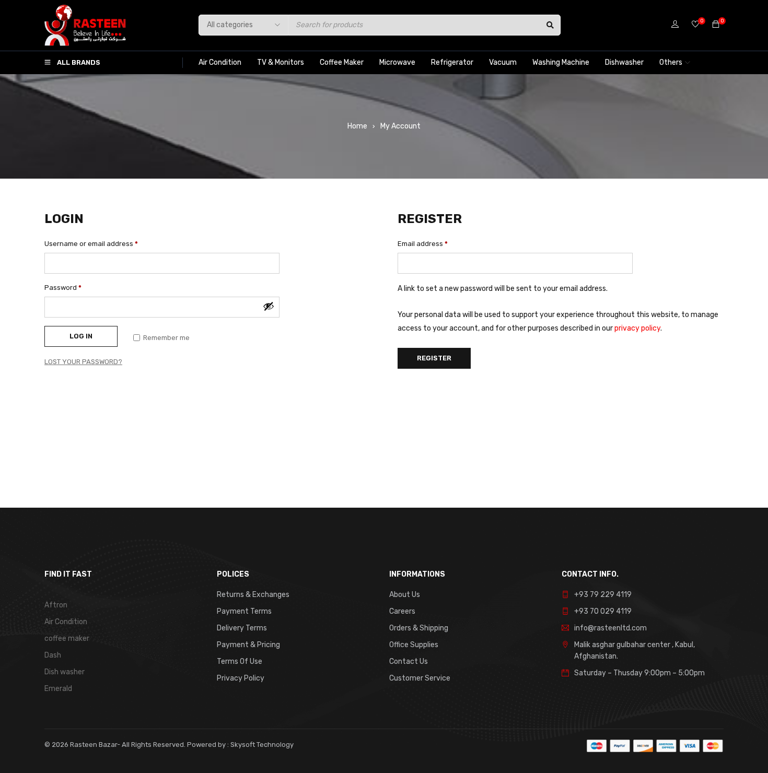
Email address (423, 244)
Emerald (58, 688)
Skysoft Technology (261, 744)
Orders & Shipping (418, 628)
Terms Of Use (239, 661)
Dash (52, 655)
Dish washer (64, 671)
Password (63, 287)
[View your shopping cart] (715, 24)
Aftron (55, 605)
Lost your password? (83, 362)
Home (357, 126)
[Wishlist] (695, 25)
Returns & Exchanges (253, 594)
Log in (80, 336)
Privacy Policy (240, 678)
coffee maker (66, 638)
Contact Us (408, 661)
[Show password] (268, 306)
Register (434, 358)
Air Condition (65, 621)
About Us (404, 594)
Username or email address (91, 244)
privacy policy (637, 328)
